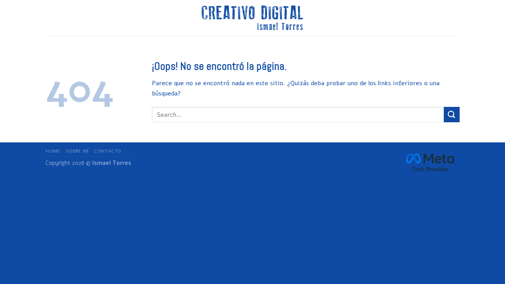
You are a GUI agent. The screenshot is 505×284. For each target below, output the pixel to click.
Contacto (108, 151)
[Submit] (452, 114)
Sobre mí (77, 151)
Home (52, 151)
